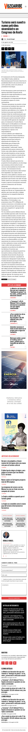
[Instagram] (6, 663)
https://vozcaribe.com (7, 543)
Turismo (3, 467)
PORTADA (12, 347)
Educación (13, 297)
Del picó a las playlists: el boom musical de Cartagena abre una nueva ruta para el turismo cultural (13, 463)
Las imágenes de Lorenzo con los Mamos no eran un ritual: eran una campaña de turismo (12, 489)
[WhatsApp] (12, 48)
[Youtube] (14, 663)
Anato (9, 279)
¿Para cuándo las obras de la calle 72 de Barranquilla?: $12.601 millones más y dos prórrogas (17, 317)
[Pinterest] (9, 48)
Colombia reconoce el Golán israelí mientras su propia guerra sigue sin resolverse (18, 329)
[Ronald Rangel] (2, 39)
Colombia (13, 310)
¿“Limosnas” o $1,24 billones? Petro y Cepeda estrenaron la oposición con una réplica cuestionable (18, 304)
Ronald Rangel (11, 39)
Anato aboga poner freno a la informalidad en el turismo (7, 525)
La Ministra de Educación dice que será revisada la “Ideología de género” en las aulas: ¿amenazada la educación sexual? (18, 292)
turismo (14, 279)
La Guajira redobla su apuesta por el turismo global (12, 497)
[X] (6, 48)
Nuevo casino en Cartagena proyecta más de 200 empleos (13, 481)
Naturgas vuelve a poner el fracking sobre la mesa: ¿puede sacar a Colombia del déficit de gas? (18, 341)
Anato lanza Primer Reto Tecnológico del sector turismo (20, 525)
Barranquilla (14, 323)
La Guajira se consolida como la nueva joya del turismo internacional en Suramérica (13, 506)
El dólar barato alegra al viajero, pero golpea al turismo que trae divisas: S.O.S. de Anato (13, 472)
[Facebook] (2, 48)
